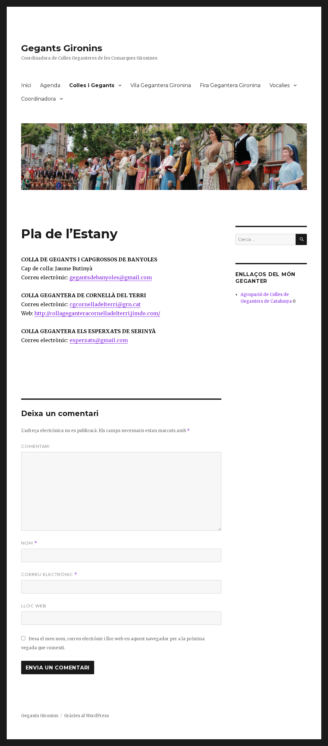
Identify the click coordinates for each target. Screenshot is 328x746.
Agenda (50, 85)
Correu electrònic (49, 574)
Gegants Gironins (61, 48)
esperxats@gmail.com (99, 340)
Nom (29, 543)
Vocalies (279, 85)
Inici (26, 85)
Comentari (35, 446)
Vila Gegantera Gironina (160, 85)
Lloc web (33, 605)
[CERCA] (301, 239)
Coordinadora (38, 99)
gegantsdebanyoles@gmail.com (111, 277)
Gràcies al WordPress (86, 715)
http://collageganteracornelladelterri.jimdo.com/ (97, 313)
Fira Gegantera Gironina (230, 85)
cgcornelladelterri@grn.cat (105, 304)
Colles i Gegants (91, 85)
